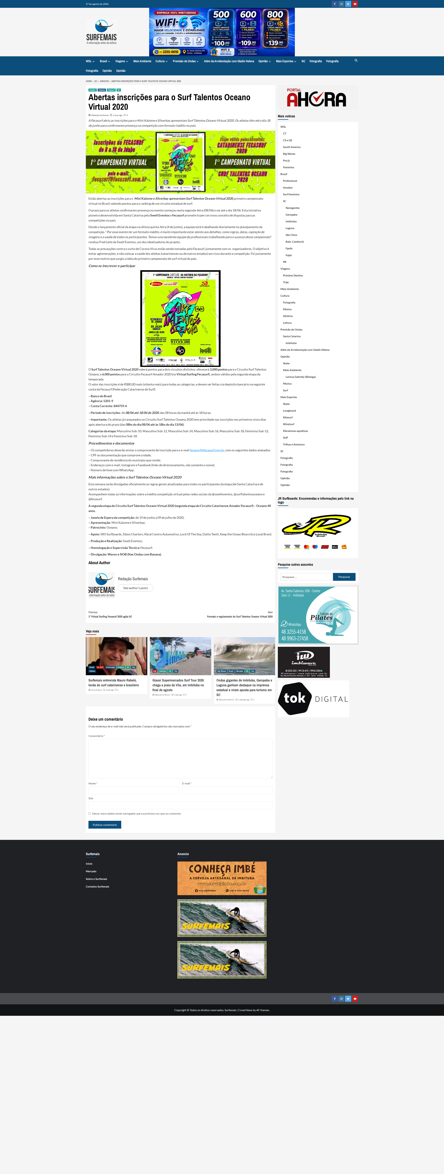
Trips (286, 282)
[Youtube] (355, 4)
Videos (92, 671)
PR (284, 261)
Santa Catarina (292, 336)
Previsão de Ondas (184, 61)
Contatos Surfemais (97, 886)
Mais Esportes (284, 61)
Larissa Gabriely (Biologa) (301, 376)
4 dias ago (110, 690)
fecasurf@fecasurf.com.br (207, 450)
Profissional (290, 180)
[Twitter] (348, 4)
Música (287, 309)
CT (284, 133)
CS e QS (287, 140)
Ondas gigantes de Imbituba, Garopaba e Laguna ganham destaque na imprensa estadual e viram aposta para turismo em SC (244, 687)
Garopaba (291, 214)
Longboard (289, 410)
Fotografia (316, 61)
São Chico (291, 234)
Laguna (290, 228)
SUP (285, 437)
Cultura (160, 61)
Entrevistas (110, 667)
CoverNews (245, 1010)
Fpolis (289, 248)
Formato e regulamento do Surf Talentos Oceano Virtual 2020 (240, 614)
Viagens (120, 61)
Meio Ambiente (142, 61)
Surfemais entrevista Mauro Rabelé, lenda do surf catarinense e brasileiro (113, 682)
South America (292, 147)
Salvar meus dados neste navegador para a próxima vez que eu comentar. (137, 813)
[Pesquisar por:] (306, 577)
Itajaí (289, 255)
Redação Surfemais (100, 115)
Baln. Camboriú (295, 241)
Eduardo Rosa (96, 690)
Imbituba (162, 671)
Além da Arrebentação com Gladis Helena (229, 61)
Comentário (96, 735)
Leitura (287, 322)
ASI (154, 671)
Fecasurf (111, 90)
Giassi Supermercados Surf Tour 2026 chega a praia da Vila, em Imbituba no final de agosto (178, 685)
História (121, 667)
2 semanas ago (243, 699)
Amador (92, 90)
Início (89, 863)
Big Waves (221, 671)
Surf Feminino (291, 194)
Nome (92, 783)
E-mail (186, 783)
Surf (285, 390)
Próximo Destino (293, 275)
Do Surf (100, 667)
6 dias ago (178, 695)
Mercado (239, 671)
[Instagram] (341, 4)
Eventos (102, 90)
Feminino (288, 167)
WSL (89, 61)
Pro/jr (286, 160)
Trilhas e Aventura (294, 444)
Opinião (263, 61)
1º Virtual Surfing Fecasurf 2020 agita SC (110, 614)
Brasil (103, 61)
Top (133, 667)
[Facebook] (335, 4)
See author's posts (135, 588)
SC (303, 61)
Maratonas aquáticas (295, 430)
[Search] (356, 61)
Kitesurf (288, 417)
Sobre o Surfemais (96, 878)
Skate (286, 363)
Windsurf (288, 424)
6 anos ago (117, 115)
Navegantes (293, 207)
